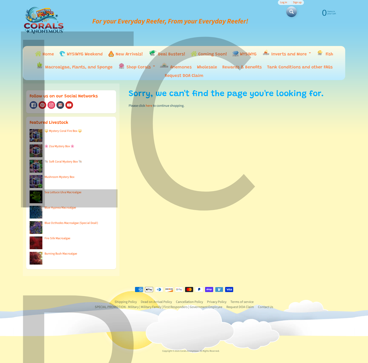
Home (47, 54)
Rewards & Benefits (242, 67)
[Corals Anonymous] (44, 21)
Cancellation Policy (189, 302)
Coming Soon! (212, 54)
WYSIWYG (248, 54)
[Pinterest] (42, 105)
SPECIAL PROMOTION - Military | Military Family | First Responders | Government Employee (158, 307)
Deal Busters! (171, 54)
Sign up (297, 2)
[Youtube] (69, 105)
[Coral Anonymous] (60, 105)
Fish (328, 54)
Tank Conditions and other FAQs (300, 67)
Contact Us (265, 307)
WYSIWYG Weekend (84, 54)
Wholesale (207, 67)
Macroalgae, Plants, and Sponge (78, 67)
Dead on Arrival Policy (156, 302)
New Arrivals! (128, 54)
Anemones (180, 67)
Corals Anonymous (189, 351)
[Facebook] (33, 105)
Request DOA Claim (184, 76)
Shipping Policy (126, 302)
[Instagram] (51, 105)
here (149, 105)
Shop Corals (140, 68)
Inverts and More (291, 55)
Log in (283, 2)
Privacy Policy (216, 302)
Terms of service (242, 302)
